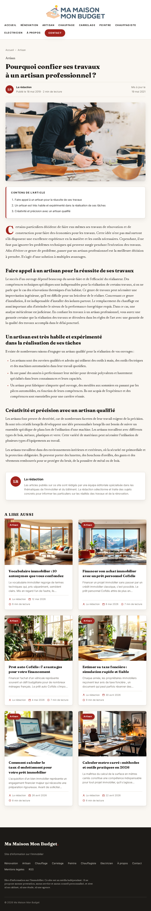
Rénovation (29, 25)
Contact (55, 33)
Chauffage (66, 25)
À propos (34, 32)
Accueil (10, 25)
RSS (31, 869)
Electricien (13, 32)
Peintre (105, 25)
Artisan (48, 25)
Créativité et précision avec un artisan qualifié (42, 211)
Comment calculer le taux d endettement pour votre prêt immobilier (30, 767)
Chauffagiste (125, 25)
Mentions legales (14, 869)
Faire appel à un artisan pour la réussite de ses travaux (48, 199)
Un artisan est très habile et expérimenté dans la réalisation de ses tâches (60, 205)
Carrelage (87, 25)
